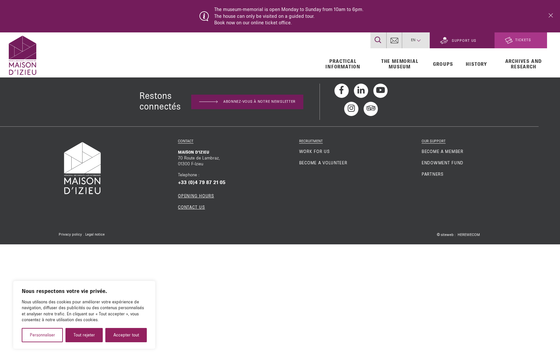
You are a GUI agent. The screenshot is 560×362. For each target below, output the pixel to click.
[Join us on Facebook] (341, 91)
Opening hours (196, 196)
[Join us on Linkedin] (361, 91)
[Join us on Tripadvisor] (371, 109)
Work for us (314, 151)
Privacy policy (70, 235)
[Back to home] (22, 54)
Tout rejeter (84, 335)
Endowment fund (442, 163)
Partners (433, 174)
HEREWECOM (469, 235)
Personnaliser (42, 335)
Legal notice (95, 235)
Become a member (442, 151)
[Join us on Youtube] (380, 91)
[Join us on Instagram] (351, 109)
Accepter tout (126, 335)
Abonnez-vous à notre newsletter (259, 102)
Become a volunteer (323, 163)
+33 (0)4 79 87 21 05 (202, 182)
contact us (191, 207)
